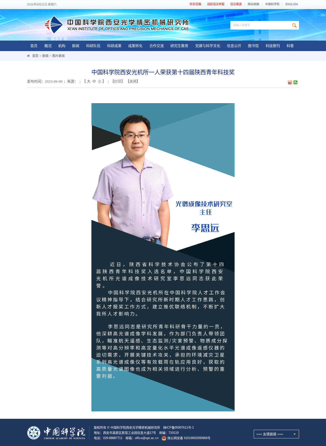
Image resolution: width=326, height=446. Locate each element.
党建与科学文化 (207, 46)
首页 (33, 46)
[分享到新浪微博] (290, 82)
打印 (117, 81)
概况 (48, 46)
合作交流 (156, 46)
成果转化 (135, 46)
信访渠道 (236, 4)
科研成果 (114, 46)
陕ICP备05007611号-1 (178, 427)
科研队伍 (93, 46)
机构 (61, 46)
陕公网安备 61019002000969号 (189, 438)
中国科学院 (272, 4)
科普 (290, 46)
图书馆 (253, 46)
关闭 (133, 81)
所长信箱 (195, 4)
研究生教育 (179, 46)
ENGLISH (291, 4)
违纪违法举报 (215, 4)
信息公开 (234, 46)
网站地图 (253, 4)
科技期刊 (273, 46)
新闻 (75, 46)
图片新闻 (58, 56)
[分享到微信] (296, 82)
